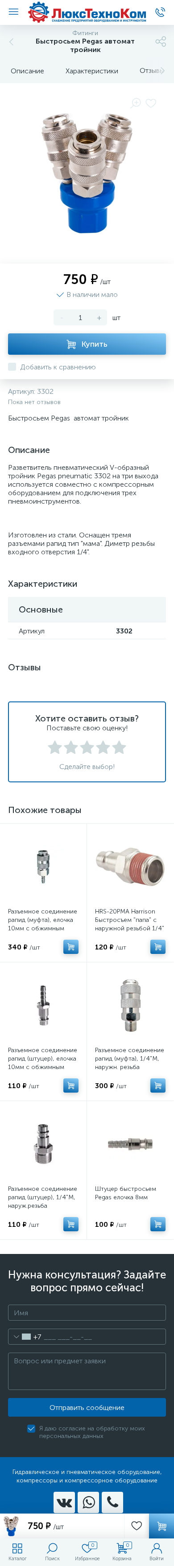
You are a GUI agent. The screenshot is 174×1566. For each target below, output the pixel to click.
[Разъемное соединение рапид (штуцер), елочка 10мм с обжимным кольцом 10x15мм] (43, 1005)
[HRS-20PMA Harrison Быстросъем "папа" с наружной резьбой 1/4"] (130, 867)
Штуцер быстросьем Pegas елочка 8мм (125, 1193)
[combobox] (24, 1336)
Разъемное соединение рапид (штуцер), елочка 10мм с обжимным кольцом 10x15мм (42, 1062)
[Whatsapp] (88, 1502)
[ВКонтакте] (64, 1502)
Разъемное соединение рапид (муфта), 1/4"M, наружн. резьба (129, 1058)
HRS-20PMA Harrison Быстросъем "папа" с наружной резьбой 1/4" (129, 920)
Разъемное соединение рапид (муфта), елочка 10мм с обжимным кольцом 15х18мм (42, 924)
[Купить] (71, 947)
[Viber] (112, 1502)
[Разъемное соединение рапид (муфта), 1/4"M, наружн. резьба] (130, 1005)
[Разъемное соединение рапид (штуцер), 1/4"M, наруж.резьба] (43, 1144)
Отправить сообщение (87, 1407)
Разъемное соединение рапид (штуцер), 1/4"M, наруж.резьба (42, 1197)
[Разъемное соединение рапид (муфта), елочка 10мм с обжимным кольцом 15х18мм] (43, 867)
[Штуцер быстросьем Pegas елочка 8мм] (130, 1144)
